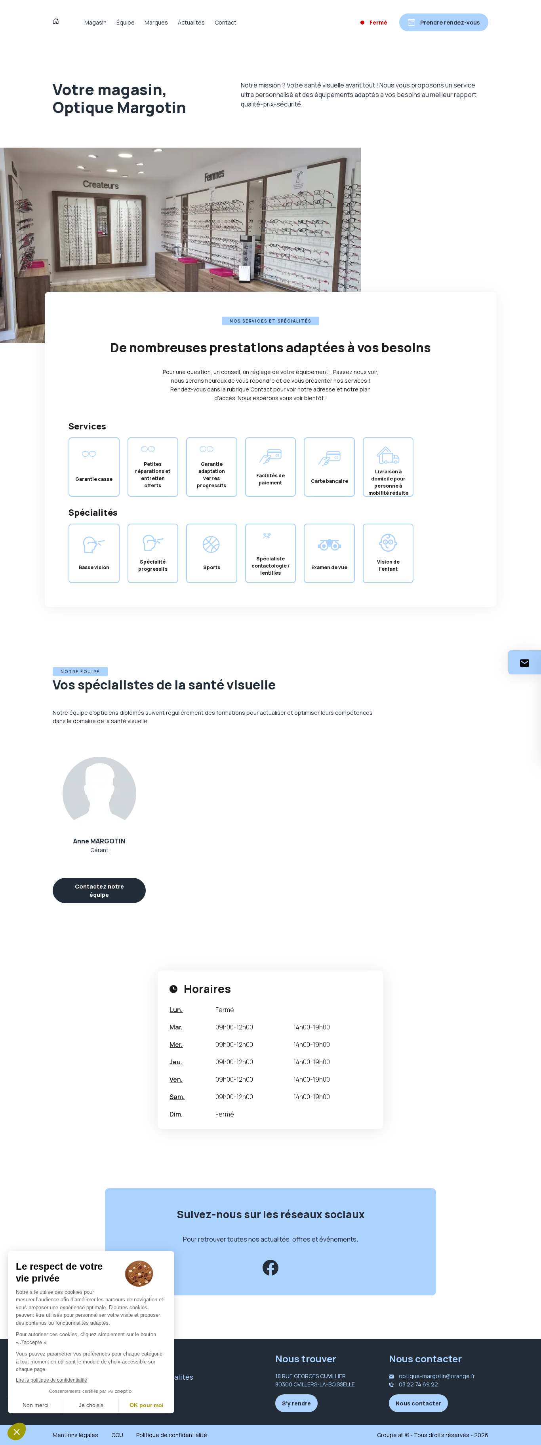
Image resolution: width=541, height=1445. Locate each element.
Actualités (191, 22)
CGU (117, 1435)
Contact (225, 22)
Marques (156, 22)
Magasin (95, 22)
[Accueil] (58, 22)
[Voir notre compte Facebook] (270, 1268)
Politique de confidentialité (171, 1435)
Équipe (125, 22)
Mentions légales (75, 1435)
